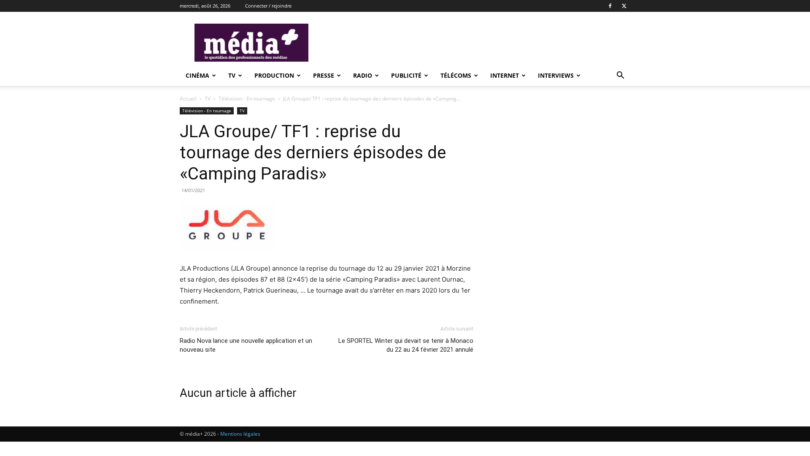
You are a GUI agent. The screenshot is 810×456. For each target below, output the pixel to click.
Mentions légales (240, 433)
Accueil (188, 98)
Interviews (556, 75)
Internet (504, 75)
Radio (362, 75)
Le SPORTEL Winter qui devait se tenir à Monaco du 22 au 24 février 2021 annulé (405, 345)
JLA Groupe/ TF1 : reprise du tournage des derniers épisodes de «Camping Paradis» (313, 152)
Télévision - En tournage (247, 98)
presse (323, 75)
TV (231, 75)
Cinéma (197, 75)
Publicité (406, 75)
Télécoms (455, 75)
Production (274, 75)
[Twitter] (624, 6)
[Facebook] (610, 6)
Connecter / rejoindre (268, 6)
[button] (620, 76)
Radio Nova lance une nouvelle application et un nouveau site (246, 345)
